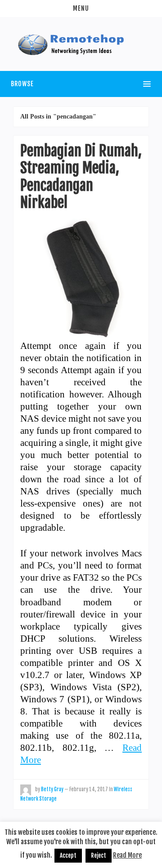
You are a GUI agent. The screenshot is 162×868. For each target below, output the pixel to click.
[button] (81, 8)
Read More (127, 855)
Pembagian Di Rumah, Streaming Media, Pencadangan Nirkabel (81, 176)
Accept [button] (68, 855)
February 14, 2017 (88, 789)
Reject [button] (98, 855)
